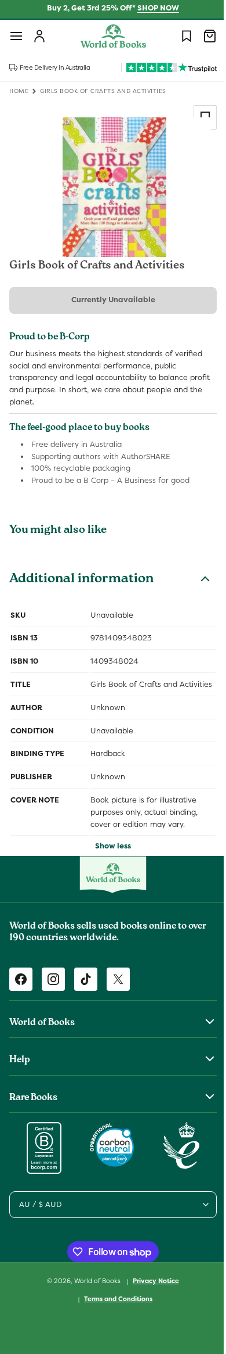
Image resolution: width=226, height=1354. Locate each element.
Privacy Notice (152, 1292)
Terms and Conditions (114, 1310)
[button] (16, 36)
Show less (109, 858)
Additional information (81, 580)
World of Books (94, 1292)
